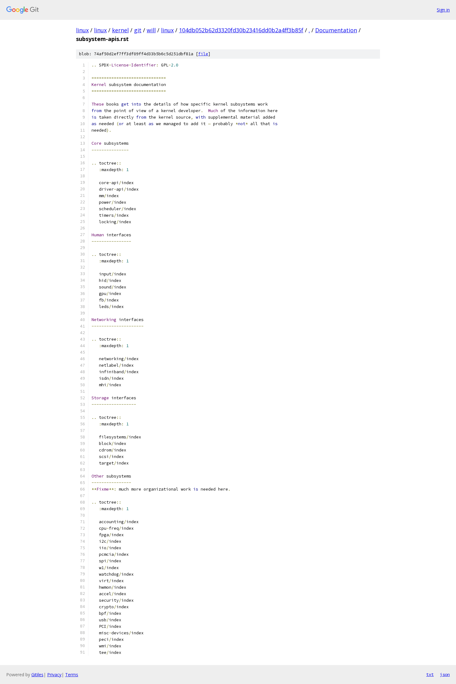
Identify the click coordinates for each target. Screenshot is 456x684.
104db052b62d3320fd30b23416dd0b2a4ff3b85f (241, 30)
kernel (120, 30)
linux (82, 30)
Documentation (336, 30)
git (137, 30)
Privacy (54, 674)
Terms (71, 674)
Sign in (443, 10)
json (445, 674)
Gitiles (37, 674)
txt (430, 674)
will (151, 30)
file (203, 54)
